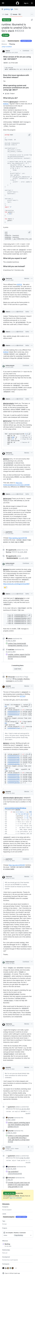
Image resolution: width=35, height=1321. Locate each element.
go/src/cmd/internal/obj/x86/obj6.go (15, 808)
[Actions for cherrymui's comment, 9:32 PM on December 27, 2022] (31, 1024)
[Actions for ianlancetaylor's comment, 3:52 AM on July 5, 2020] (31, 365)
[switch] (5, 587)
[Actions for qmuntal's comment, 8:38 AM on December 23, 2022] (31, 686)
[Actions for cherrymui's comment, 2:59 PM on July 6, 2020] (31, 452)
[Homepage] (17, 3)
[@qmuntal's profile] (3, 687)
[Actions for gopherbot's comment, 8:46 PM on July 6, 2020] (31, 532)
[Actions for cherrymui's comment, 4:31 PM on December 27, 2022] (31, 876)
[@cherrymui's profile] (3, 279)
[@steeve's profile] (3, 51)
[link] (11, 550)
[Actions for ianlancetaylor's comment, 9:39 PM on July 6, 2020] (31, 563)
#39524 (5, 104)
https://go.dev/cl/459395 (17, 865)
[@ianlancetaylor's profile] (3, 366)
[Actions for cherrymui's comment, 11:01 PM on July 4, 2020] (31, 278)
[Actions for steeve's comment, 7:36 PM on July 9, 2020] (31, 593)
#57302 (22, 696)
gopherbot (9, 532)
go (12, 9)
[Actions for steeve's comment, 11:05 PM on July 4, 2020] (31, 331)
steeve (8, 51)
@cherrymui (13, 101)
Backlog (8, 552)
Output (10, 93)
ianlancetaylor (10, 365)
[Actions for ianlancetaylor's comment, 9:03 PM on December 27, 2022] (31, 961)
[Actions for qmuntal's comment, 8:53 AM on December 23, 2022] (31, 791)
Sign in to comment (15, 1198)
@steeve (6, 459)
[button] (29, 135)
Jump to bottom (7, 46)
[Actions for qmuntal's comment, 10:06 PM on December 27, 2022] (31, 1067)
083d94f (28, 1113)
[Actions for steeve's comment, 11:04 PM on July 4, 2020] (31, 311)
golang (7, 9)
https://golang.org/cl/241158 (18, 538)
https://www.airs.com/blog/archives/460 (16, 584)
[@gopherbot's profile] (3, 532)
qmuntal (8, 686)
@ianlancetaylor (8, 403)
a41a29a (28, 1162)
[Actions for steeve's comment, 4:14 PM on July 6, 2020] (31, 494)
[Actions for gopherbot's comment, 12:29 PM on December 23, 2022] (31, 859)
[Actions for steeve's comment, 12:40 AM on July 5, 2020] (31, 345)
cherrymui (9, 278)
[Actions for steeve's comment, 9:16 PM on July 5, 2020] (31, 399)
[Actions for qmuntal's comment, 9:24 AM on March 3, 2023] (31, 1147)
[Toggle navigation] (3, 3)
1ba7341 (17, 809)
